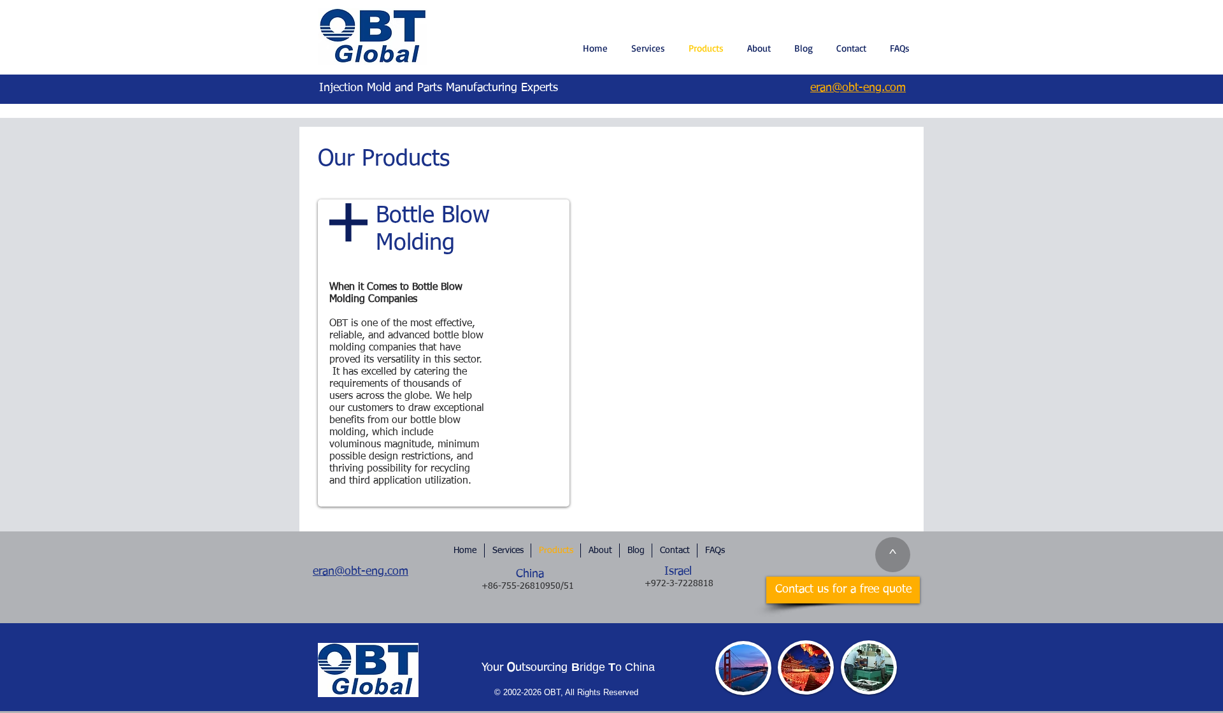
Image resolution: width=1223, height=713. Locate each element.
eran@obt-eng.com (360, 571)
